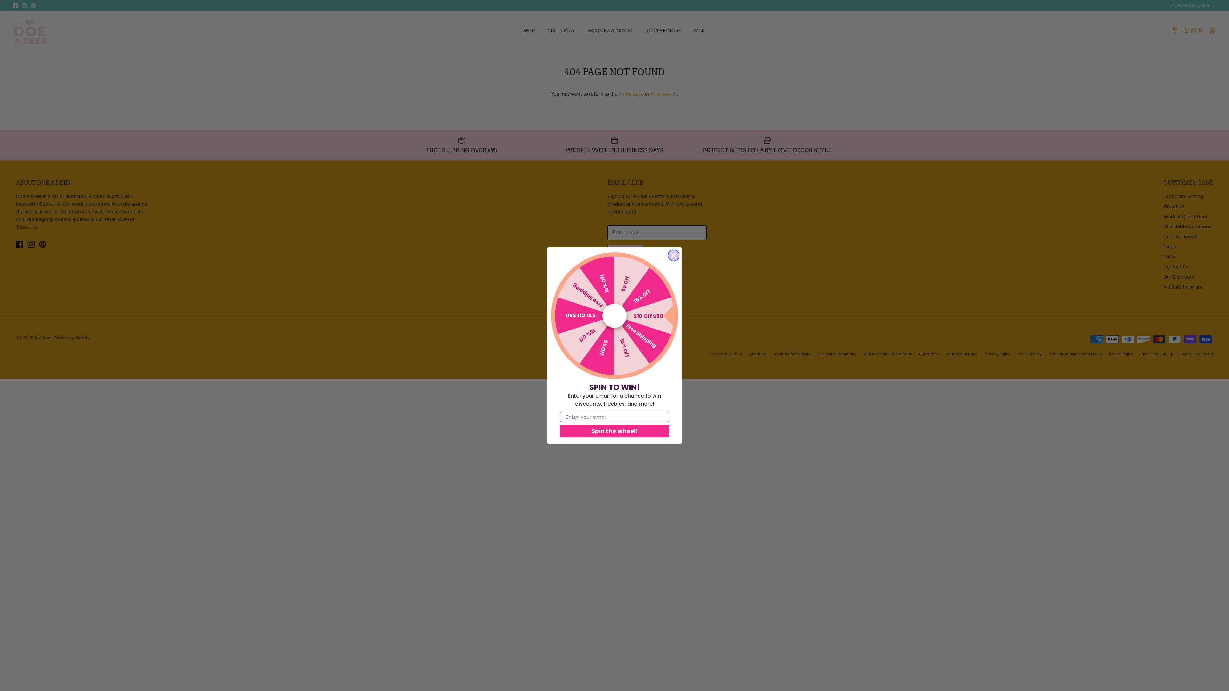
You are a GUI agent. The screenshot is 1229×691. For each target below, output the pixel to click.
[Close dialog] (673, 255)
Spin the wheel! (614, 431)
